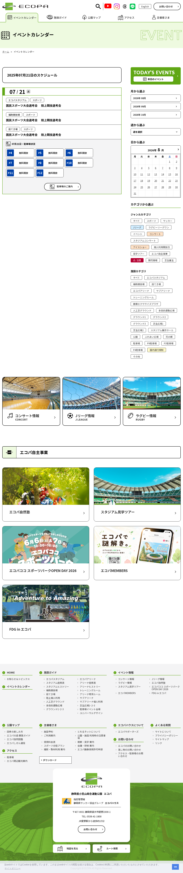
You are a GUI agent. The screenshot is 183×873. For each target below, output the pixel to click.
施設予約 (48, 731)
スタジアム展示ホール (162, 330)
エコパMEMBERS (127, 693)
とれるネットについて (88, 731)
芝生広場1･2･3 (87, 705)
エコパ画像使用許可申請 (90, 749)
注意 (139, 260)
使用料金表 (49, 742)
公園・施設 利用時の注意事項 (91, 736)
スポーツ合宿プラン (54, 745)
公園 (135, 336)
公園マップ (13, 725)
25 (141, 187)
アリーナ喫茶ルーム (90, 694)
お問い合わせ (166, 6)
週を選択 (137, 132)
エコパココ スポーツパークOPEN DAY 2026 (166, 688)
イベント (137, 234)
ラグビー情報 (125, 682)
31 (135, 193)
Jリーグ (137, 227)
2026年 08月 (139, 98)
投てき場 (156, 284)
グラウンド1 (139, 317)
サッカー (167, 221)
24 (135, 187)
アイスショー (140, 247)
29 (169, 187)
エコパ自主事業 (160, 253)
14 (162, 174)
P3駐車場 (168, 343)
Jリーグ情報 (158, 679)
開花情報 (152, 260)
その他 (136, 356)
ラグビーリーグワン (158, 227)
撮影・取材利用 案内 (54, 749)
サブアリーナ (163, 290)
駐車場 (136, 343)
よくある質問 (163, 725)
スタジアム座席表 (55, 682)
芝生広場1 (158, 323)
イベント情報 (126, 672)
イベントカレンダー (18, 686)
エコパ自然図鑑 (15, 739)
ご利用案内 (49, 735)
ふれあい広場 (152, 336)
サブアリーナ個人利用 (91, 701)
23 (176, 180)
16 (176, 174)
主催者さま (50, 725)
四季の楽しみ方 (15, 731)
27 (155, 187)
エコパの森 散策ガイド (18, 735)
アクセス (12, 750)
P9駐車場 (152, 343)
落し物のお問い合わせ (129, 749)
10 (135, 174)
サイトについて (163, 731)
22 (169, 180)
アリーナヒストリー (90, 686)
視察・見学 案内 (85, 742)
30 (176, 187)
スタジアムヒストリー (57, 686)
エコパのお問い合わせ (129, 745)
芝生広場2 (138, 330)
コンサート (155, 234)
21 (162, 180)
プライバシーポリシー (166, 735)
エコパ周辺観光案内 (17, 761)
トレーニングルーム (143, 297)
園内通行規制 (157, 350)
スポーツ (151, 221)
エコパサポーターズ (128, 731)
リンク (158, 743)
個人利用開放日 (162, 247)
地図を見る (72, 848)
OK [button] (175, 867)
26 (148, 187)
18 (141, 180)
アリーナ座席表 (88, 682)
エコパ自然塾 (158, 682)
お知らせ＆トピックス (18, 679)
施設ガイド (50, 672)
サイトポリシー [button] (13, 868)
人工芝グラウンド (142, 310)
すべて (136, 221)
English (145, 6)
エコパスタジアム (156, 277)
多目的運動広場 (167, 310)
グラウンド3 (139, 323)
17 (135, 180)
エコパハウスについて (131, 725)
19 (148, 180)
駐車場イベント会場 (90, 709)
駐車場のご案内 (65, 186)
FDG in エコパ (159, 693)
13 (155, 174)
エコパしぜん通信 (16, 743)
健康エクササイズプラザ (145, 304)
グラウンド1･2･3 (55, 709)
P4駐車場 (138, 350)
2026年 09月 (139, 106)
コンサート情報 (126, 679)
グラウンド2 (159, 317)
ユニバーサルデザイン (91, 713)
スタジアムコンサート (144, 240)
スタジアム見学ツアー (129, 686)
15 (169, 174)
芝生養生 (169, 260)
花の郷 (169, 336)
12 (148, 174)
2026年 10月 (139, 114)
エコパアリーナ (141, 290)
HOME (11, 672)
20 (155, 180)
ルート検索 (112, 848)
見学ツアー (138, 253)
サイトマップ (162, 739)
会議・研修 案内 (85, 745)
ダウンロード (50, 760)
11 (141, 174)
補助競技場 (139, 284)
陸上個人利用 (53, 698)
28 (162, 187)
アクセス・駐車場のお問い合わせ (130, 754)
